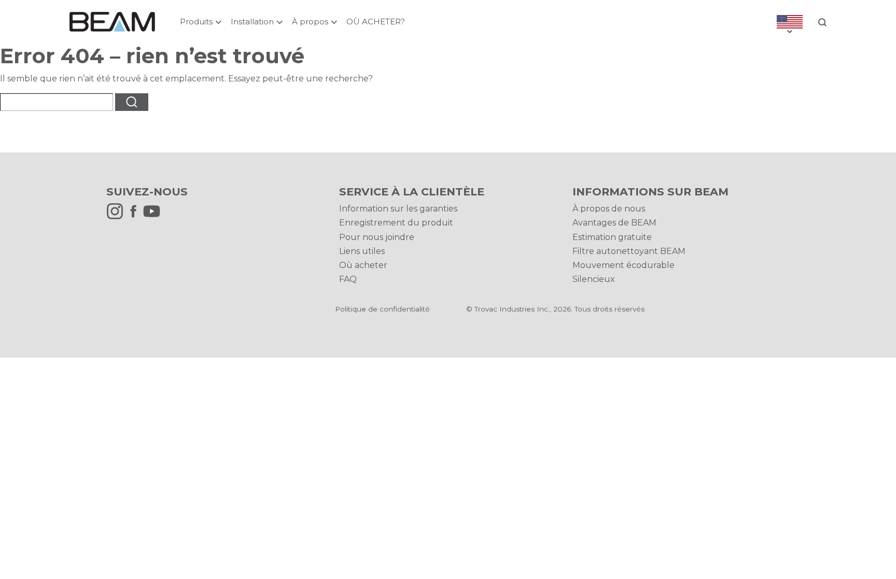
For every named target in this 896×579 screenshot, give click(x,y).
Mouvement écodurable (623, 265)
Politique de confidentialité (382, 309)
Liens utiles (362, 251)
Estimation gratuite (612, 237)
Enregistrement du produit (396, 223)
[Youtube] (154, 217)
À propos (310, 21)
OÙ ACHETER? (375, 21)
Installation (252, 21)
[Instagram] (117, 217)
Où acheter (363, 265)
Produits (196, 21)
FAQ (348, 279)
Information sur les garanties (398, 209)
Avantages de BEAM (614, 223)
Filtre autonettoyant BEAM (628, 251)
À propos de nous (608, 209)
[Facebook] (136, 217)
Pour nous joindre (376, 237)
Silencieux (593, 279)
